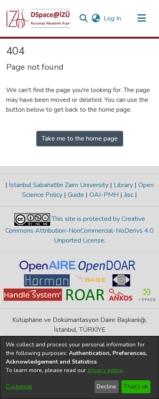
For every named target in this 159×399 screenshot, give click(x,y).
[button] (38, 18)
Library (123, 185)
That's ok (136, 386)
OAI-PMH (104, 194)
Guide (76, 194)
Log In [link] (113, 18)
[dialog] (79, 367)
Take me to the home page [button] (80, 138)
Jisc (128, 194)
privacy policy (105, 370)
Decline (106, 386)
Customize (19, 386)
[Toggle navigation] (141, 18)
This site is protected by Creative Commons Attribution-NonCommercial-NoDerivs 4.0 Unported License (79, 229)
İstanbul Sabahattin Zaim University (58, 185)
